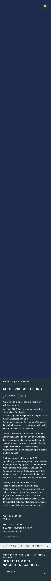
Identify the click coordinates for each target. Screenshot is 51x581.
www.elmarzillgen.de (12, 531)
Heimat (6, 381)
